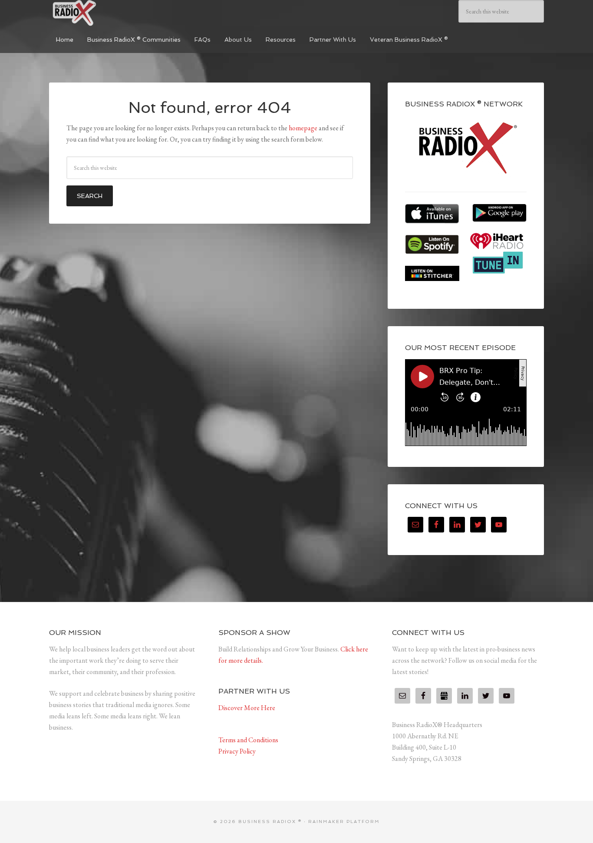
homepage (303, 127)
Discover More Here (246, 707)
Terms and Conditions (248, 739)
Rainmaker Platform (344, 821)
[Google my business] (444, 696)
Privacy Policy (237, 751)
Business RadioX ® (114, 13)
